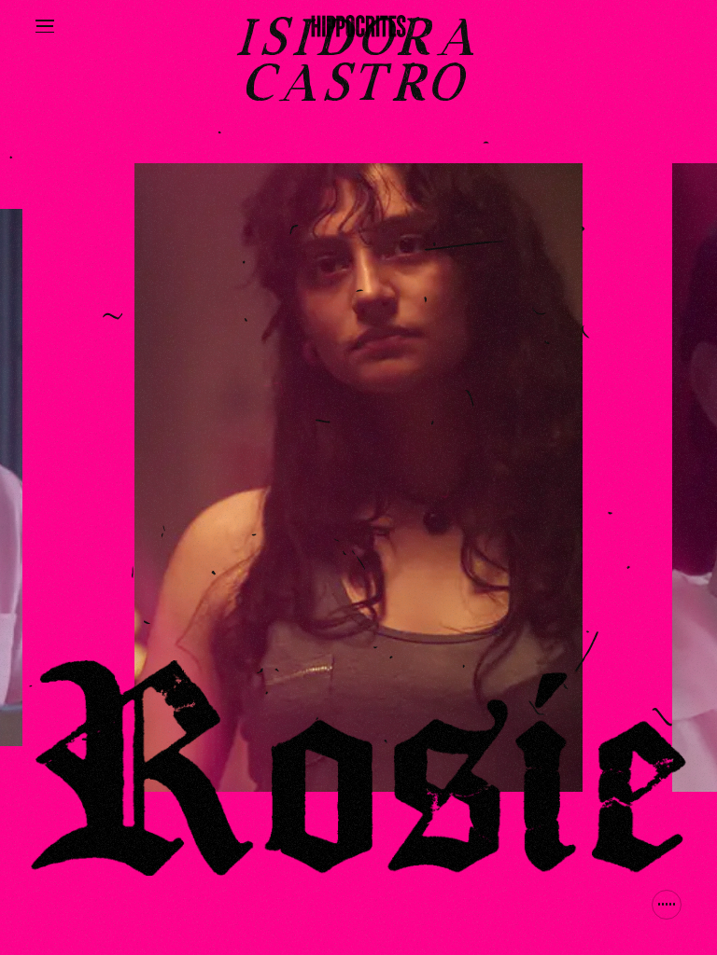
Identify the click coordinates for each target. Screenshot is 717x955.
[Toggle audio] (667, 905)
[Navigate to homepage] (359, 26)
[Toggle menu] (44, 26)
